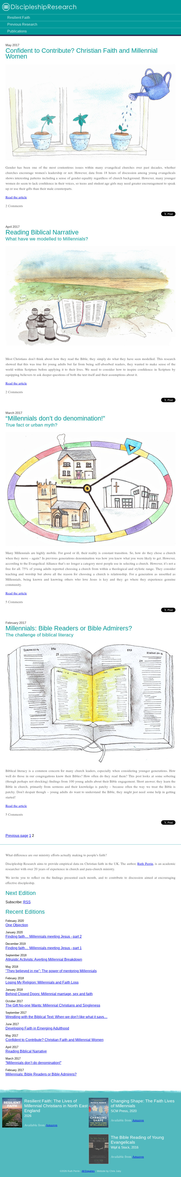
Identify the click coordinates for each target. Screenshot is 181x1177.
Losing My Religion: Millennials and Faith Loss (42, 982)
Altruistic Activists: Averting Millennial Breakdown (44, 959)
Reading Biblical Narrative (42, 232)
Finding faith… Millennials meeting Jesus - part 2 (44, 936)
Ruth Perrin (145, 863)
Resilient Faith (18, 17)
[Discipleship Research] (39, 10)
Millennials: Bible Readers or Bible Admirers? (69, 628)
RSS (27, 902)
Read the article (16, 197)
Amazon (51, 1125)
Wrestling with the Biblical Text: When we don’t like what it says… (56, 1017)
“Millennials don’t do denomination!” (55, 418)
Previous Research (22, 24)
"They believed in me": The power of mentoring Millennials (51, 971)
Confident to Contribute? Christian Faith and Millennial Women (81, 53)
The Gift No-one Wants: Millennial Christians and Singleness (53, 1005)
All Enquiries (88, 1171)
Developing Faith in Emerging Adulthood (37, 1028)
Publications (17, 31)
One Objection (17, 925)
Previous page (17, 835)
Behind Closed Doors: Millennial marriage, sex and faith (49, 994)
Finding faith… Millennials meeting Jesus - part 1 (44, 948)
